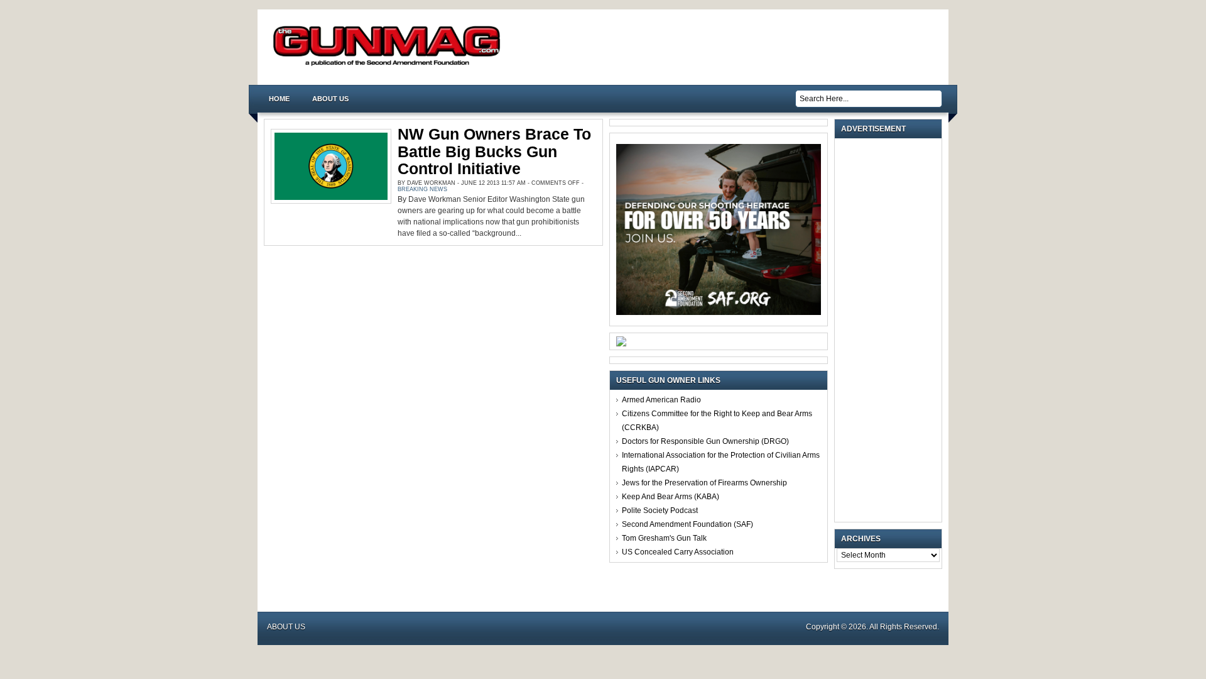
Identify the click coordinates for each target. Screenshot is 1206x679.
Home (279, 98)
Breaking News (422, 189)
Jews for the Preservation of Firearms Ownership (704, 482)
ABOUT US (330, 98)
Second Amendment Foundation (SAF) (687, 524)
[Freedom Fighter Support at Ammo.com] (621, 344)
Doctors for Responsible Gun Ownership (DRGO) (705, 441)
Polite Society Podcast (660, 510)
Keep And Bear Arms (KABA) (670, 496)
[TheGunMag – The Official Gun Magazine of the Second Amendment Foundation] (389, 65)
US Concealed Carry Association (678, 552)
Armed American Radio (661, 399)
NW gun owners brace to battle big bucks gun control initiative (494, 151)
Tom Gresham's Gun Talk (664, 538)
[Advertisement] (891, 330)
